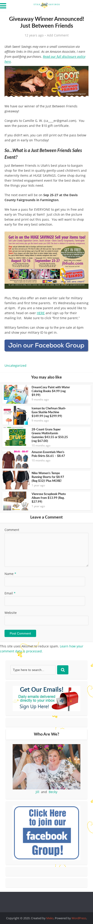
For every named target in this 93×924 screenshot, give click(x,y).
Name (10, 574)
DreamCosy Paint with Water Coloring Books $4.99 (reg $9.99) (51, 391)
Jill (37, 792)
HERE (41, 313)
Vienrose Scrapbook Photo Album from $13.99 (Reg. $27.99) (49, 498)
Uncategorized (15, 365)
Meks (49, 918)
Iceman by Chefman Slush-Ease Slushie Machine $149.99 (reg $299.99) (49, 412)
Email (10, 593)
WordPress (79, 918)
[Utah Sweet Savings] (46, 5)
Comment (12, 530)
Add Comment (58, 35)
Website (11, 612)
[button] (82, 72)
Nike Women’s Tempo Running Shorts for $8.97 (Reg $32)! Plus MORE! (48, 477)
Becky (53, 792)
